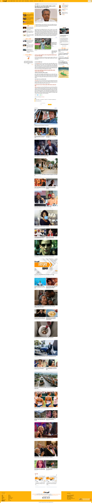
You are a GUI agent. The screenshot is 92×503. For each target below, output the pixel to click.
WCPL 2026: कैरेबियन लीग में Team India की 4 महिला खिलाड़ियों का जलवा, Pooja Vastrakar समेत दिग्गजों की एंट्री (63, 63)
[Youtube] (48, 497)
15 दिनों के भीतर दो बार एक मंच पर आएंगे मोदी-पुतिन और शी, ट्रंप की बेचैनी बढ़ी (65, 6)
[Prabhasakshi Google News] (56, 22)
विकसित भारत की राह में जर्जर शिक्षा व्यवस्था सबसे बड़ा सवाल (65, 13)
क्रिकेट (68, 64)
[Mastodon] (49, 497)
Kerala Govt (46, 99)
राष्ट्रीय (68, 56)
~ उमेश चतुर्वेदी (63, 10)
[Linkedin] (45, 497)
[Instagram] (46, 497)
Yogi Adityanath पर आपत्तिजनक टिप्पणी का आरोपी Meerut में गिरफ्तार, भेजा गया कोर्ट (40, 484)
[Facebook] (56, 11)
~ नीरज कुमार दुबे (64, 7)
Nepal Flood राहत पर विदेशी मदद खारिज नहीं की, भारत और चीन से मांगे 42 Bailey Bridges (63, 50)
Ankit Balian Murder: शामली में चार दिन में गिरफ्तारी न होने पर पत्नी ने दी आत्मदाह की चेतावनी (52, 484)
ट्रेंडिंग (28, 25)
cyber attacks (42, 99)
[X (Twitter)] (56, 13)
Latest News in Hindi (55, 494)
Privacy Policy (10, 498)
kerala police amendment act (52, 99)
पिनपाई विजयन (38, 63)
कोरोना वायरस (36, 87)
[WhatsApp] (56, 14)
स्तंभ (63, 4)
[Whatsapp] (40, 95)
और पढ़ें (32, 64)
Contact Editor (69, 499)
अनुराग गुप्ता (36, 22)
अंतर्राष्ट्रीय (68, 52)
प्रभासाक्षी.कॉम (34, 494)
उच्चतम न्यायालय (36, 80)
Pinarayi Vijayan (37, 99)
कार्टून (2, 498)
